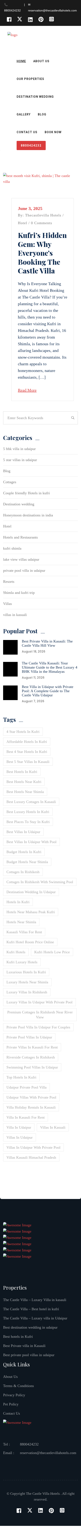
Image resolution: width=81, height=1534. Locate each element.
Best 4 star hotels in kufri (26, 752)
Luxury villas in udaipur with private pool (39, 1002)
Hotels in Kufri (17, 902)
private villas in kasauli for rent (32, 1047)
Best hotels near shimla (25, 792)
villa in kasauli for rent (25, 1117)
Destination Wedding (35, 96)
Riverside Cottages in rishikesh (30, 1057)
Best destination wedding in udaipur (30, 1327)
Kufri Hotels (15, 952)
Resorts (8, 581)
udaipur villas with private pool (31, 1097)
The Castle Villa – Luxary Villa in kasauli (34, 1300)
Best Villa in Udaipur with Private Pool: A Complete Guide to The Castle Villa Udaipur (47, 691)
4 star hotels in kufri (22, 732)
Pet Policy (10, 1404)
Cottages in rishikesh (22, 872)
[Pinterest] (41, 19)
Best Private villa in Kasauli (24, 1346)
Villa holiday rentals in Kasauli (31, 1107)
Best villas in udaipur (23, 832)
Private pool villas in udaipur (29, 1037)
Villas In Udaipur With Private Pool (33, 1147)
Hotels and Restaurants (20, 537)
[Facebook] (9, 19)
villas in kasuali (15, 615)
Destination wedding (18, 504)
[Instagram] (51, 19)
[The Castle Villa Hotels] (27, 39)
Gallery (24, 114)
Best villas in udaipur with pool (31, 842)
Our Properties (30, 79)
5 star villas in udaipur (20, 460)
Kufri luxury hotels (21, 962)
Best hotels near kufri (23, 782)
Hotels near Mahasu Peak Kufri (30, 912)
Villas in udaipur (19, 1137)
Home (21, 61)
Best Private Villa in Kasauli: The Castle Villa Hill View (47, 643)
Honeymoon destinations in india (28, 515)
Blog (42, 114)
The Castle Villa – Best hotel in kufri (31, 1309)
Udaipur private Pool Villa (26, 1087)
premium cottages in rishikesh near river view (40, 1014)
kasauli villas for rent (24, 932)
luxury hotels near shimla (27, 982)
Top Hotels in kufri (21, 1077)
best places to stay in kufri (28, 822)
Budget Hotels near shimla (27, 862)
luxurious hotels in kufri (26, 972)
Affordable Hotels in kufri (26, 742)
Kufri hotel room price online (30, 942)
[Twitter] (19, 19)
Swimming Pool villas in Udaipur (32, 1067)
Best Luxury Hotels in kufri (27, 812)
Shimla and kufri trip (19, 593)
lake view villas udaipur (21, 559)
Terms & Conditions (18, 1386)
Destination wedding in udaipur (31, 892)
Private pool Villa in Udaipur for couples (38, 1027)
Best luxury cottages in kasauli (31, 802)
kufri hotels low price (52, 952)
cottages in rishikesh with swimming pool (39, 882)
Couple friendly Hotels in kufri (26, 493)
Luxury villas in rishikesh (26, 992)
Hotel (22, 223)
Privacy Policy (14, 1395)
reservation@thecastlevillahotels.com (48, 1453)
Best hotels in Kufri (18, 1336)
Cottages (9, 482)
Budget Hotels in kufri (23, 852)
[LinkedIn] (30, 19)
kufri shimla (12, 548)
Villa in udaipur (18, 1127)
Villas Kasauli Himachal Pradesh (31, 1157)
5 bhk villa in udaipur (19, 449)
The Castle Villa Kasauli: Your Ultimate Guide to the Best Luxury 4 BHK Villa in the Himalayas (49, 667)
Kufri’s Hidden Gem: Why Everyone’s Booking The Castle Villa (42, 252)
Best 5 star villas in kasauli (27, 762)
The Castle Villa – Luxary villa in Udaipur (35, 1318)
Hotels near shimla (21, 922)
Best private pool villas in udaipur (28, 1355)
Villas (7, 604)
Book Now (53, 132)
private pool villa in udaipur (24, 570)
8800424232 (31, 145)
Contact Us (27, 132)
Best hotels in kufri (21, 772)
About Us (41, 61)
